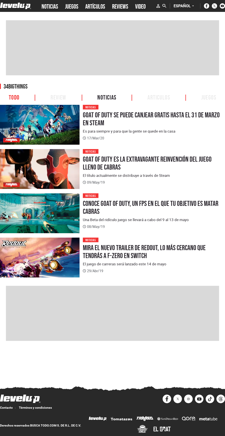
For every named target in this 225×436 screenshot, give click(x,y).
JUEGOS (71, 6)
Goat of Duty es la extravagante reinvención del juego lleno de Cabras (147, 163)
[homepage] (15, 6)
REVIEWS (120, 6)
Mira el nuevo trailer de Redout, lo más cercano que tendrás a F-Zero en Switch (144, 252)
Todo (14, 96)
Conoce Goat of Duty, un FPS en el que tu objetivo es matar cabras (150, 207)
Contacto (6, 407)
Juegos (208, 96)
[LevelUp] (98, 419)
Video (140, 6)
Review (58, 96)
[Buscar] (164, 6)
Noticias (106, 96)
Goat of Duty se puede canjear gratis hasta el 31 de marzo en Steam (151, 119)
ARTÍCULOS (95, 6)
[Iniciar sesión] (158, 6)
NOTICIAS (50, 6)
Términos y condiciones (35, 407)
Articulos (158, 96)
